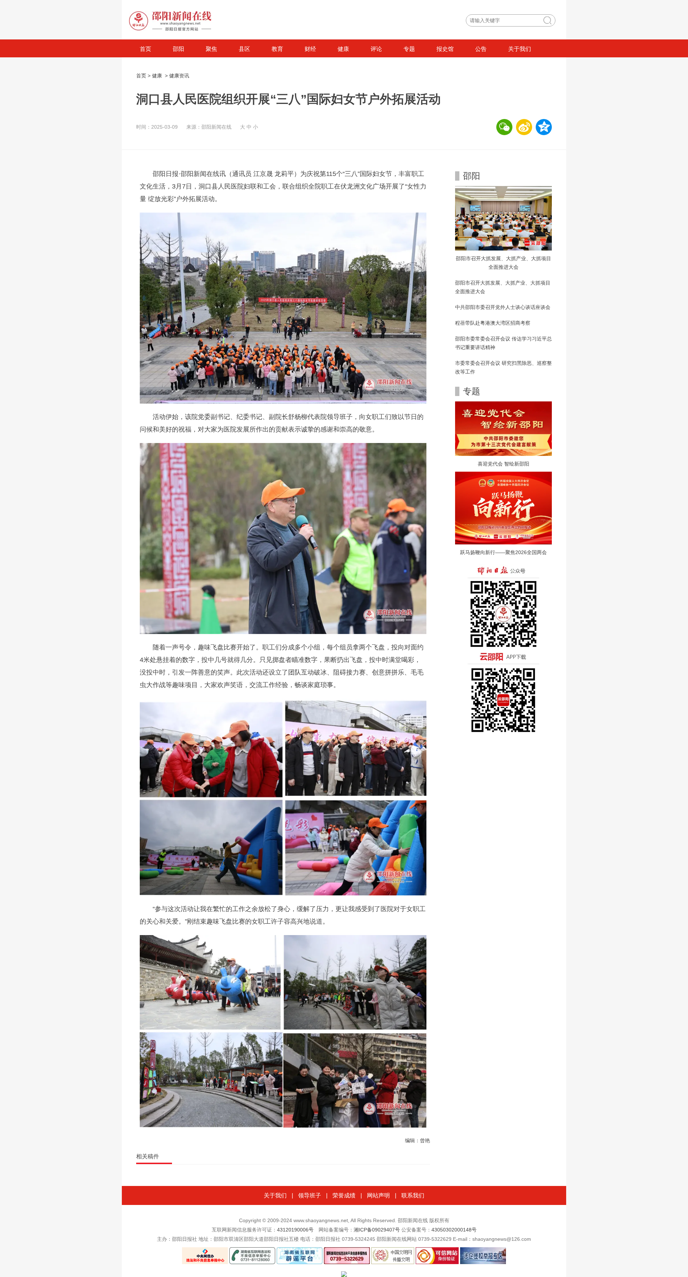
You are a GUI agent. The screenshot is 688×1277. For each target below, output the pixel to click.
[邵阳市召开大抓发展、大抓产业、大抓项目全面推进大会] (503, 218)
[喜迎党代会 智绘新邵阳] (503, 428)
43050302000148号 (454, 1230)
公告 (481, 49)
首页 (145, 49)
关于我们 (519, 49)
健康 (343, 49)
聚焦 (211, 49)
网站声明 (378, 1195)
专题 (409, 49)
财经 (310, 49)
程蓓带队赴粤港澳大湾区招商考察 (492, 323)
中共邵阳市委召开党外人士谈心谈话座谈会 (502, 307)
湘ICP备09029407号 (377, 1230)
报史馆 (445, 49)
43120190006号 (295, 1230)
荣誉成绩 (344, 1195)
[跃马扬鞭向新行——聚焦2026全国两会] (503, 507)
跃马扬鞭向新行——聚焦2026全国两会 (503, 552)
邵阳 (178, 49)
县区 (244, 49)
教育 (277, 49)
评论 (376, 49)
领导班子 (309, 1195)
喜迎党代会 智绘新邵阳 (503, 464)
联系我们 (412, 1195)
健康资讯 (179, 75)
